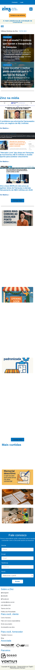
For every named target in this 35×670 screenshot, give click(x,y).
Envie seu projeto (6, 621)
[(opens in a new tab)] (17, 110)
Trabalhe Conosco (6, 632)
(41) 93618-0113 (6, 603)
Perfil (3, 569)
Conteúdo (7, 37)
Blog (2, 635)
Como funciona (6, 615)
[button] (30, 9)
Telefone (4, 560)
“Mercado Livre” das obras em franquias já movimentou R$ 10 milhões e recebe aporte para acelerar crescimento (17, 155)
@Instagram (5, 590)
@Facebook (5, 596)
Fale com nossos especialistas (10, 618)
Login (21, 2)
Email (3, 551)
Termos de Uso (6, 606)
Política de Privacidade (8, 609)
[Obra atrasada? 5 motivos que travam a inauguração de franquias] (17, 48)
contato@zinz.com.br (7, 599)
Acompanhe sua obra (7, 624)
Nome (3, 543)
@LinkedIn (4, 593)
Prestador (15, 2)
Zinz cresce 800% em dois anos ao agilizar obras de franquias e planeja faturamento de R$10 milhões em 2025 (16, 188)
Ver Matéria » (4, 128)
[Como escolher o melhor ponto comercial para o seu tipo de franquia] (17, 75)
